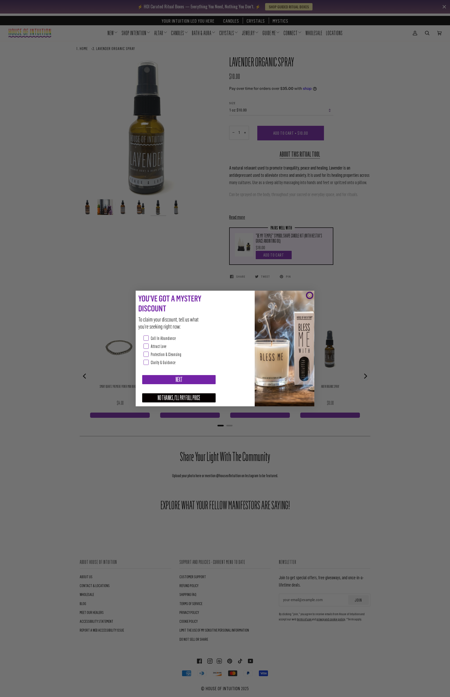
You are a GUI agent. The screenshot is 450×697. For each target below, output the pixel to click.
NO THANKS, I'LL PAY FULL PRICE (179, 398)
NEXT (179, 379)
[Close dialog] (309, 295)
